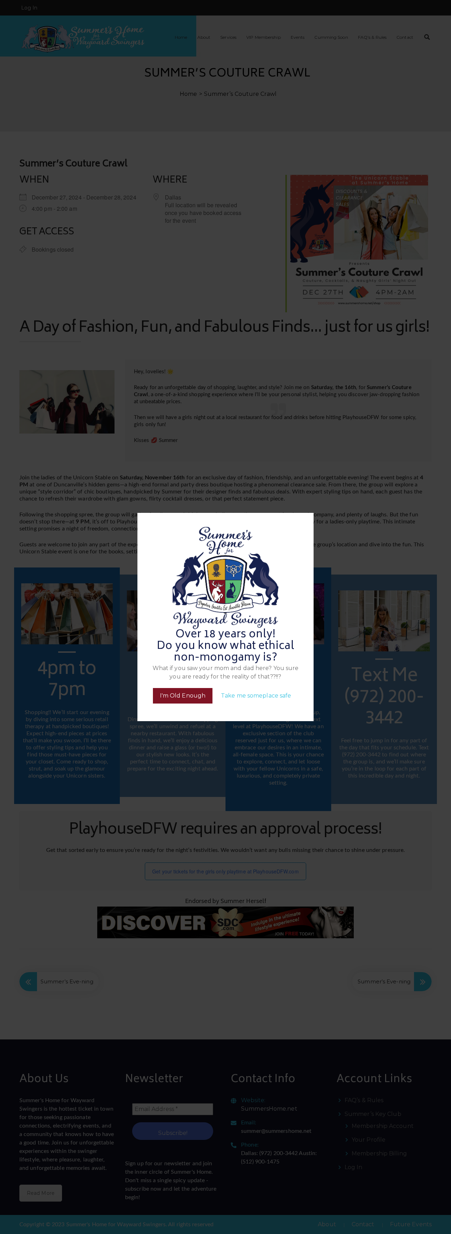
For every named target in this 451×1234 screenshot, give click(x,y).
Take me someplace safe (256, 695)
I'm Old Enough (182, 695)
